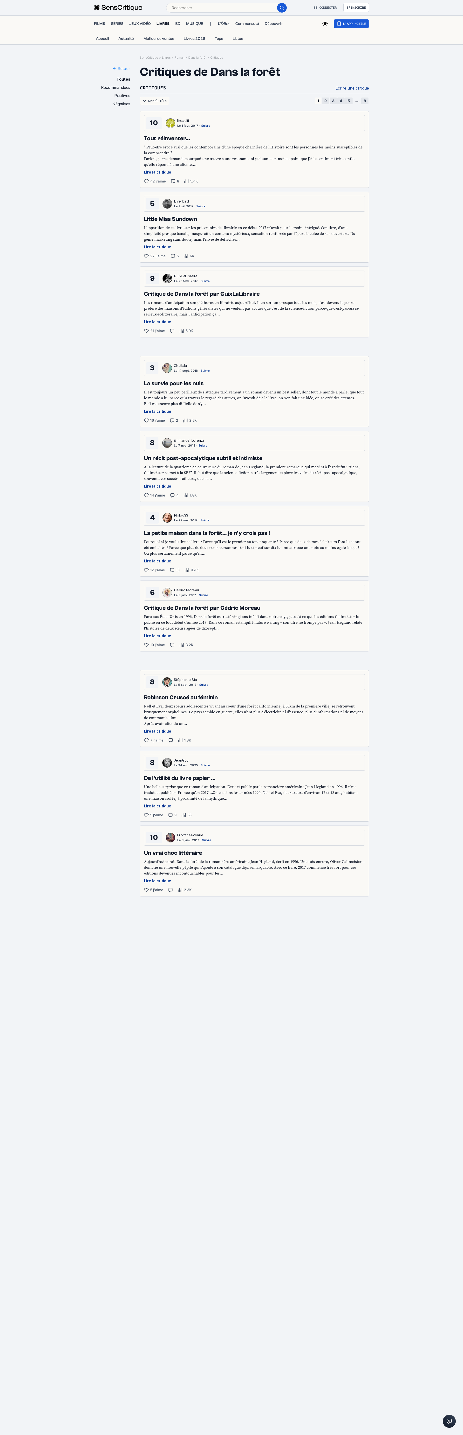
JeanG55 (181, 760)
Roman (179, 57)
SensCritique (149, 57)
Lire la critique (157, 172)
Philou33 (181, 515)
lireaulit (183, 121)
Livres (166, 57)
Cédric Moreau (186, 590)
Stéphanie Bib (185, 680)
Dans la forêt (197, 57)
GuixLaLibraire (185, 276)
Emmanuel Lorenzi (189, 440)
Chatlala (180, 366)
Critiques (216, 57)
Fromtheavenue (190, 835)
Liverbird (181, 201)
